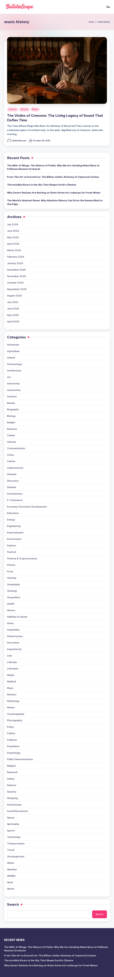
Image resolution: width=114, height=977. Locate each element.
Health (10, 603)
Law (9, 655)
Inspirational (14, 649)
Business (12, 428)
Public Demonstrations (20, 759)
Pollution (12, 739)
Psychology (13, 752)
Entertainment (15, 532)
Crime (10, 454)
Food (10, 571)
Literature (12, 668)
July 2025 (12, 302)
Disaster (12, 474)
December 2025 (16, 269)
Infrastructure (15, 636)
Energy (11, 519)
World (10, 888)
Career (11, 435)
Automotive (14, 390)
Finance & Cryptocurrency (22, 558)
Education (13, 513)
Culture (12, 109)
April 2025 (13, 321)
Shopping (12, 798)
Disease (11, 487)
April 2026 (13, 243)
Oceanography (15, 714)
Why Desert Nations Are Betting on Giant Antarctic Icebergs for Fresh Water (54, 192)
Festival (11, 551)
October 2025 (15, 282)
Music (35, 109)
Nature (11, 707)
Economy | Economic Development (27, 506)
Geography (13, 584)
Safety (11, 778)
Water (10, 862)
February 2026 (15, 256)
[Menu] (108, 7)
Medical (11, 681)
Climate (11, 441)
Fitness (11, 564)
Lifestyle (12, 662)
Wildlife (11, 875)
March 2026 (14, 250)
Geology (12, 590)
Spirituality (13, 824)
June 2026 (13, 230)
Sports (11, 830)
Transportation (16, 843)
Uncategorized (15, 856)
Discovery (13, 480)
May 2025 (13, 315)
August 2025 (14, 295)
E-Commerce (14, 500)
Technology (14, 837)
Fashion (11, 545)
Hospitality (13, 629)
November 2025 (16, 276)
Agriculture (13, 351)
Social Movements (17, 811)
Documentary (15, 493)
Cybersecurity (15, 467)
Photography (14, 720)
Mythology (13, 701)
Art (9, 377)
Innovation (13, 642)
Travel (10, 849)
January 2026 (15, 263)
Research (12, 772)
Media (10, 675)
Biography (13, 409)
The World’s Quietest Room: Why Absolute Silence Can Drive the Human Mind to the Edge (54, 202)
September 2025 (17, 289)
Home (10, 623)
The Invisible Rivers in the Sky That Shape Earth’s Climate (41, 184)
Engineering (14, 526)
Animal (11, 357)
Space (10, 817)
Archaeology (14, 364)
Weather (12, 869)
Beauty (11, 403)
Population (13, 746)
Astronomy (13, 383)
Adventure (13, 344)
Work (10, 882)
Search (13, 904)
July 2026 (12, 224)
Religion (11, 765)
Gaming (11, 577)
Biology (11, 416)
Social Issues (14, 804)
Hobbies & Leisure (17, 616)
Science (11, 785)
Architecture (14, 370)
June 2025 (13, 308)
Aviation (12, 396)
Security (11, 791)
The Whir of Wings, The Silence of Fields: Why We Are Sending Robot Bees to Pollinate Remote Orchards (53, 167)
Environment (14, 539)
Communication (16, 448)
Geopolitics (13, 597)
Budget (11, 422)
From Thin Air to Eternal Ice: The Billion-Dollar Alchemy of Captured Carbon (53, 176)
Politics (11, 733)
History (24, 109)
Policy (10, 726)
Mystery (11, 694)
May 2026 (13, 237)
